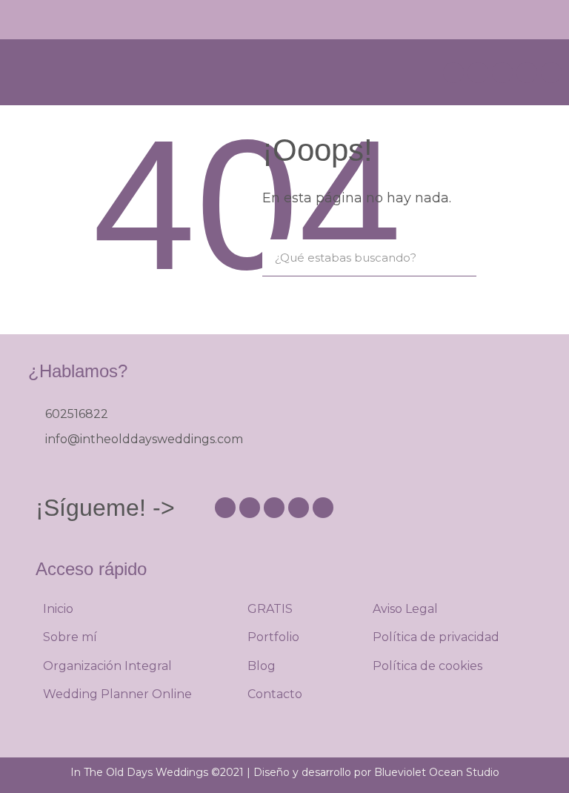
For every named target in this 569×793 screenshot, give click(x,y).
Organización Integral (107, 666)
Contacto (274, 694)
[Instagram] (453, 72)
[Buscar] (457, 257)
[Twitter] (551, 72)
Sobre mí (70, 637)
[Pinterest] (477, 72)
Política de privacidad (436, 637)
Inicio (58, 609)
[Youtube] (502, 72)
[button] (551, 19)
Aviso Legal (405, 609)
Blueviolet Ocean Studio (436, 772)
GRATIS (270, 609)
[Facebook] (526, 72)
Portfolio (273, 637)
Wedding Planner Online (117, 694)
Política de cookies (427, 666)
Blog (261, 666)
